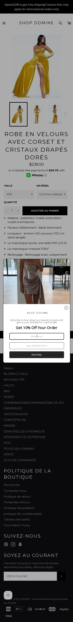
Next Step (37, 354)
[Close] (66, 308)
